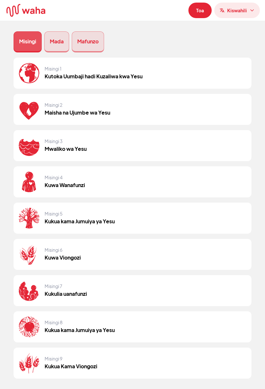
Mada (57, 41)
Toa (200, 10)
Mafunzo (88, 41)
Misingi (27, 41)
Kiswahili (237, 10)
